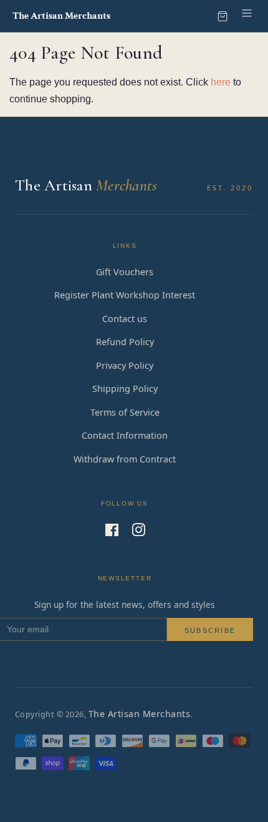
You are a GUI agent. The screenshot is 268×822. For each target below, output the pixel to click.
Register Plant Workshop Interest (124, 295)
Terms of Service (125, 412)
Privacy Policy (124, 365)
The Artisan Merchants (139, 714)
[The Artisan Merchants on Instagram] (138, 532)
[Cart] (222, 16)
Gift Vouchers (124, 272)
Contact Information (125, 435)
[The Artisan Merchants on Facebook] (112, 532)
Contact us (124, 319)
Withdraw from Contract (125, 459)
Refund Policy (125, 342)
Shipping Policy (125, 388)
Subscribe (210, 630)
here (221, 82)
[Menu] (247, 15)
